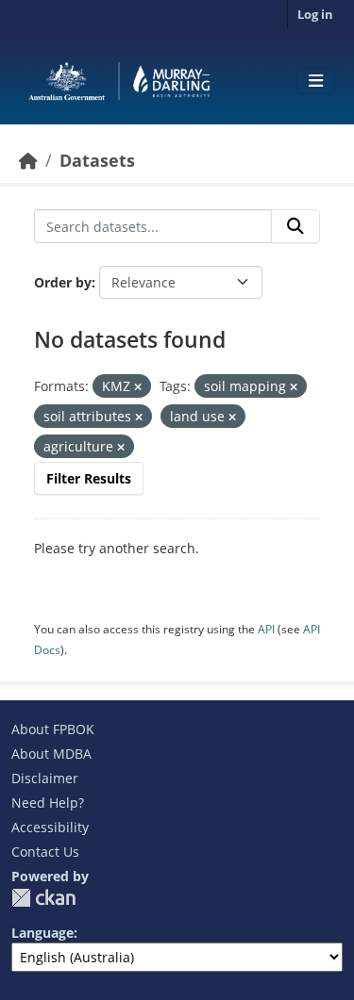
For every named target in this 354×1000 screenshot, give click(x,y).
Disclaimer (44, 778)
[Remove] (138, 387)
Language (42, 933)
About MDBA (51, 753)
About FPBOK (52, 729)
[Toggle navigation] (315, 81)
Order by (63, 282)
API (266, 629)
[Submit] (295, 226)
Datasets (97, 160)
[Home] (28, 160)
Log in (315, 14)
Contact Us (45, 852)
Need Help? (47, 802)
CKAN (43, 898)
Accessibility (50, 827)
